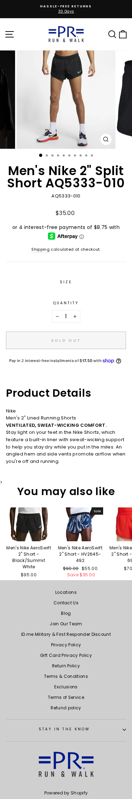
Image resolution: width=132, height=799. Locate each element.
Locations (66, 592)
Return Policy (66, 666)
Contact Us (66, 603)
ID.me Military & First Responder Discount (66, 634)
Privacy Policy (66, 645)
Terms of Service (66, 697)
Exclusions (65, 687)
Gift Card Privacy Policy (66, 655)
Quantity (66, 303)
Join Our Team (66, 624)
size (66, 282)
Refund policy (66, 708)
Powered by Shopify (66, 793)
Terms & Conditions (66, 676)
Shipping (40, 249)
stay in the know (64, 729)
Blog (66, 613)
